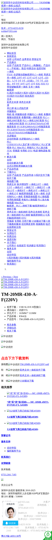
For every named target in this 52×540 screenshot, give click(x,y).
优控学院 (11, 448)
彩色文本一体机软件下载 (32, 370)
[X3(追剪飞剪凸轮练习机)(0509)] (23, 423)
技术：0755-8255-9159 (12, 28)
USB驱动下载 (27, 381)
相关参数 (11, 324)
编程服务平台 (14, 451)
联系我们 (5, 457)
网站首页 (11, 53)
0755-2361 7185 (8, 474)
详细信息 (11, 327)
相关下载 (11, 331)
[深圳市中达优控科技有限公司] (26, 7)
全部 (9, 59)
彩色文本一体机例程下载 (32, 375)
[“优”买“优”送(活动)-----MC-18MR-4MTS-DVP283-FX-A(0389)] (29, 396)
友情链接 (5, 463)
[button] (6, 276)
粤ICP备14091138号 (11, 536)
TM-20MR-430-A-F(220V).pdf (34, 364)
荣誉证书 (5, 435)
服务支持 (5, 441)
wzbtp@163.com (9, 31)
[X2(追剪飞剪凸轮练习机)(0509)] (23, 411)
